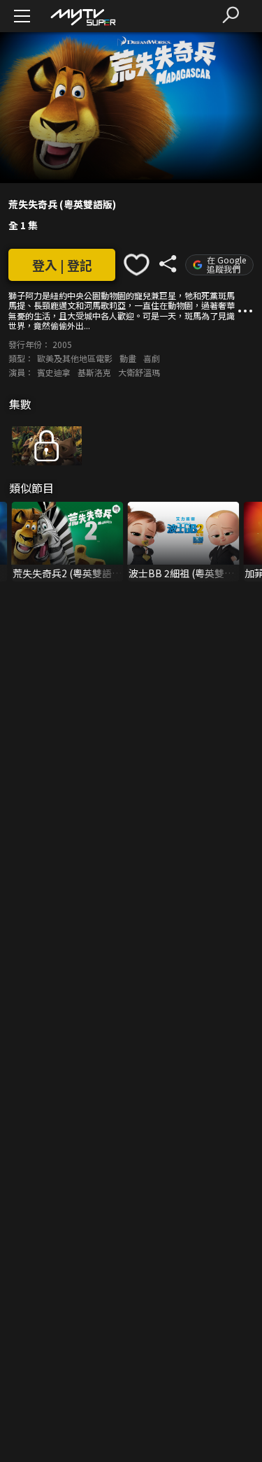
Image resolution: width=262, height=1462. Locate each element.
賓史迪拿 (54, 372)
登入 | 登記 (62, 265)
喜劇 (151, 358)
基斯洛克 (94, 372)
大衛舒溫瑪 (139, 372)
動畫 (127, 358)
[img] (82, 16)
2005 (62, 344)
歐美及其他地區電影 (74, 358)
